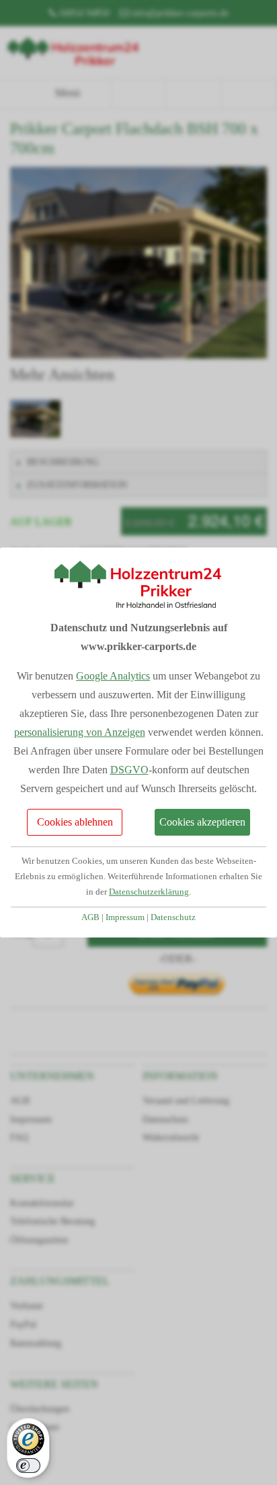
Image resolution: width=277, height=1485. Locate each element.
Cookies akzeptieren (202, 822)
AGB (90, 917)
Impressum (125, 917)
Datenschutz (173, 917)
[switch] (28, 1465)
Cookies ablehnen (75, 822)
